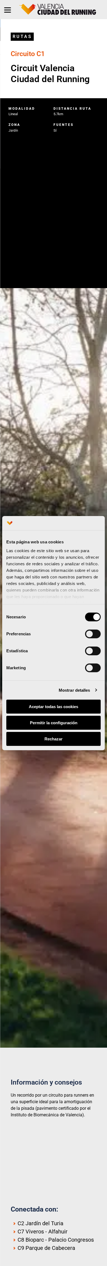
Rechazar (53, 738)
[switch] (93, 634)
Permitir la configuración (53, 722)
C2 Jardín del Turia (40, 1223)
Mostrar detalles (74, 690)
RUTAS (22, 36)
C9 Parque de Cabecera (46, 1248)
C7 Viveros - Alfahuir (42, 1231)
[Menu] (7, 9)
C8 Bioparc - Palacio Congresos (56, 1239)
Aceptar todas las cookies (53, 706)
